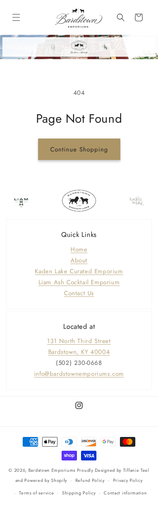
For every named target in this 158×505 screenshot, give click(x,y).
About (79, 260)
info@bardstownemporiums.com (79, 373)
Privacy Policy (128, 480)
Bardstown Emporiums (51, 470)
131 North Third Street (79, 341)
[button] (16, 17)
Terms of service (36, 493)
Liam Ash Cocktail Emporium (79, 282)
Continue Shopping (79, 149)
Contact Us (79, 293)
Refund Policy (90, 480)
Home (78, 249)
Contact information (125, 493)
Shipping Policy (79, 493)
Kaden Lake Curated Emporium (79, 271)
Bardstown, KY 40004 (79, 351)
